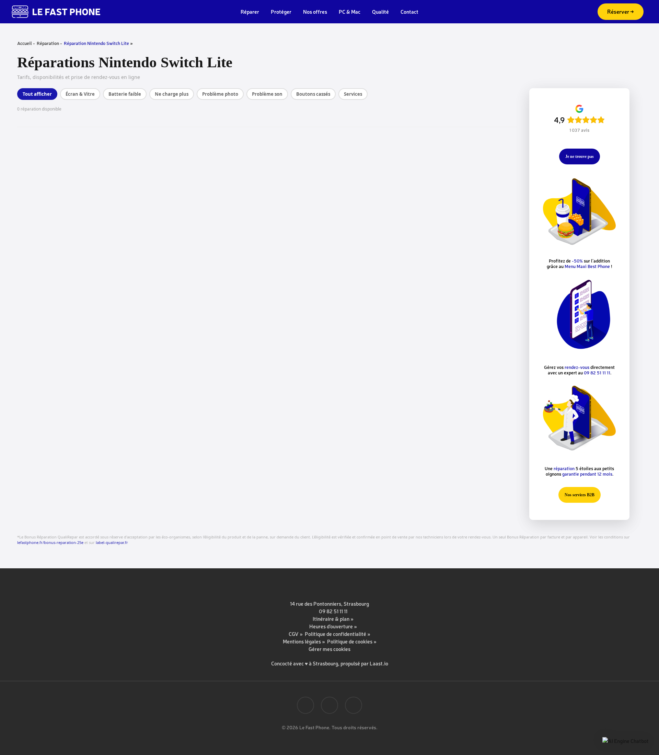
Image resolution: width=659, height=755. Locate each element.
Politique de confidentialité (335, 633)
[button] (579, 156)
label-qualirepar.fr (112, 542)
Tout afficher (37, 94)
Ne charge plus (171, 94)
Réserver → (620, 11)
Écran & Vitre (80, 94)
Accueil (24, 43)
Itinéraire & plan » (333, 618)
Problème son (267, 94)
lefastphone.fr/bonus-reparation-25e (50, 542)
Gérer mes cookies (329, 648)
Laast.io (379, 663)
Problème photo (220, 94)
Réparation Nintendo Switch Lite (96, 43)
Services (353, 94)
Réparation (48, 43)
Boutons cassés (313, 94)
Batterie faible (124, 94)
